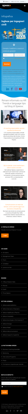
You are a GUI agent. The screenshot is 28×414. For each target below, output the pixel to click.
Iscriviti (4, 392)
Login (5, 235)
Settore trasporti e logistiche (11, 335)
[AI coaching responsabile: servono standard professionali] (14, 118)
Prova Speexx (6, 293)
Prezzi (4, 360)
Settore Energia (7, 324)
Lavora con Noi (7, 267)
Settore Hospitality (8, 316)
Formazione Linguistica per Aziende (13, 364)
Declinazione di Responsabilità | (7, 406)
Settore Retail (6, 327)
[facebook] (11, 89)
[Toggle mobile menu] (25, 5)
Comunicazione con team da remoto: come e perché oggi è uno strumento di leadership (14, 207)
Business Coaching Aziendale (11, 349)
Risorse (5, 285)
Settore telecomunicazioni (10, 331)
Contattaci (6, 264)
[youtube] (20, 89)
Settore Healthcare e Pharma (11, 312)
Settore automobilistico (9, 305)
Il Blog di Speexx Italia (9, 282)
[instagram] (16, 89)
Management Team (8, 256)
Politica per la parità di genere (14, 407)
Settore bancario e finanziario (11, 309)
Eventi (4, 289)
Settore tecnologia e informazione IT (13, 320)
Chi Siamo (6, 252)
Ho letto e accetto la (13, 386)
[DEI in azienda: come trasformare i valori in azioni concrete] (14, 154)
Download (7, 64)
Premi (4, 260)
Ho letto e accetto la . (15, 58)
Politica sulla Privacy (19, 58)
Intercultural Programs (9, 357)
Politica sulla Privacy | (19, 406)
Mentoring (6, 353)
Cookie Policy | (4, 407)
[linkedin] (7, 89)
